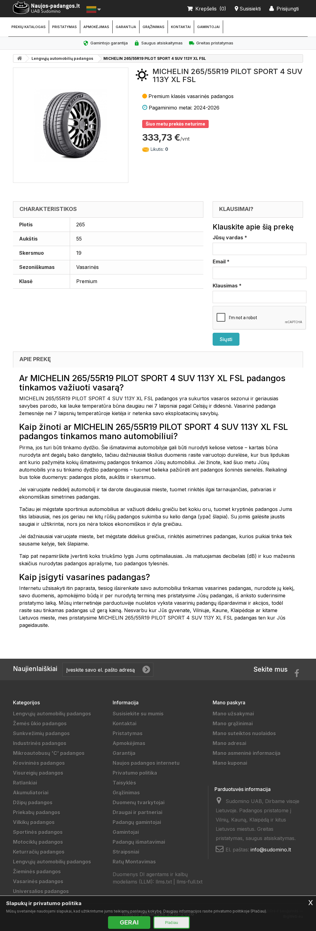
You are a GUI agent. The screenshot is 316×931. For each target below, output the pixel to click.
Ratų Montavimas (134, 862)
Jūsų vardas (230, 237)
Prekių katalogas (28, 27)
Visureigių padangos (38, 773)
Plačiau (171, 922)
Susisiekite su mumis (138, 714)
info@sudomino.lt (271, 850)
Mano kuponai (230, 763)
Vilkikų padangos (34, 822)
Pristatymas (64, 27)
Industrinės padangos (39, 743)
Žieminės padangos (37, 871)
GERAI (129, 922)
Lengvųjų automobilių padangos (62, 58)
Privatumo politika (135, 773)
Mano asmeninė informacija (247, 753)
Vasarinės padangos (38, 881)
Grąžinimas (153, 27)
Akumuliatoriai (30, 792)
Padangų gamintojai (137, 822)
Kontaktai (181, 27)
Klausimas (227, 285)
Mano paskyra (229, 702)
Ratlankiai (25, 783)
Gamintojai (208, 27)
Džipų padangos (32, 802)
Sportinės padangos (38, 832)
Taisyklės (124, 783)
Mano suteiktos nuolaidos (244, 733)
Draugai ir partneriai (137, 812)
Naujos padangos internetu (146, 763)
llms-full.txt (189, 882)
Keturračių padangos (38, 852)
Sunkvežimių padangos (41, 733)
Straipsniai (126, 852)
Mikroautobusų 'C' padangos (49, 753)
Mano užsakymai (233, 714)
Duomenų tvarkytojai (138, 802)
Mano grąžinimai (233, 723)
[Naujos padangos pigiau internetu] (46, 7)
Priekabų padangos (36, 812)
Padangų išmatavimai (139, 842)
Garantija (126, 27)
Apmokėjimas (96, 27)
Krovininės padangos (39, 763)
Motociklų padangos (38, 842)
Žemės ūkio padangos (40, 723)
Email (221, 261)
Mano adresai (229, 743)
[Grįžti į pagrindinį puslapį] (19, 58)
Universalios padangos (41, 891)
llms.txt (164, 882)
